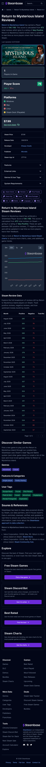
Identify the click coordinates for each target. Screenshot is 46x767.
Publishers (7, 713)
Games (8, 10)
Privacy (8, 762)
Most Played (29, 668)
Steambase (27, 730)
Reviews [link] (23, 192)
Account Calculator (10, 745)
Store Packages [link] (33, 196)
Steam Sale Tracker (32, 696)
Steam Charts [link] (10, 192)
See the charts (22, 645)
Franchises (7, 717)
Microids (24, 151)
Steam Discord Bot (10, 732)
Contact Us (36, 762)
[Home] (2, 10)
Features (7, 165)
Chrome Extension (10, 728)
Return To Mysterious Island (24, 10)
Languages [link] (27, 201)
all (21, 247)
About (28, 762)
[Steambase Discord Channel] (24, 745)
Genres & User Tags (12, 177)
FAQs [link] (38, 201)
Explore (6, 749)
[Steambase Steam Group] (28, 745)
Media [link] (16, 201)
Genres (5, 696)
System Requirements (13, 183)
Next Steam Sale (9, 741)
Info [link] (7, 201)
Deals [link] (20, 196)
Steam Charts (8, 681)
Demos (5, 673)
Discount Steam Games (33, 700)
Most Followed (30, 673)
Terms (15, 762)
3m (6, 247)
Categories (7, 700)
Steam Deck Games (32, 686)
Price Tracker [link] (36, 192)
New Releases (29, 677)
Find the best (21, 622)
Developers (7, 709)
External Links (10, 171)
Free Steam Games (31, 704)
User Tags (7, 704)
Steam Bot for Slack (11, 736)
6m (11, 247)
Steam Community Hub (24, 542)
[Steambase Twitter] (31, 745)
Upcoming (28, 681)
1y (17, 247)
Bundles (6, 677)
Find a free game (22, 577)
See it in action (22, 602)
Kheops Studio (26, 146)
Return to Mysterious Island (13, 25)
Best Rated (28, 664)
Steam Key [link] (9, 196)
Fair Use (22, 762)
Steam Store (28, 537)
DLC (4, 668)
